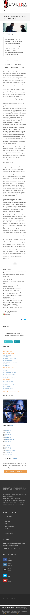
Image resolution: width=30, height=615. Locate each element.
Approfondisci (14, 613)
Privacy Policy (22, 601)
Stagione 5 (8, 437)
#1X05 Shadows (7, 360)
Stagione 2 (8, 432)
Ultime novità (8, 531)
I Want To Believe (10, 450)
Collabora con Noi (14, 471)
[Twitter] (25, 319)
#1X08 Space (6, 365)
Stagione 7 (8, 445)
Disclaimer (15, 601)
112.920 (9, 341)
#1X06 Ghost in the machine (10, 362)
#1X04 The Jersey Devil (9, 358)
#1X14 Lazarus (7, 376)
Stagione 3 (8, 434)
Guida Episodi (8, 516)
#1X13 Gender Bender (9, 374)
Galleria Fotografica (10, 523)
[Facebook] (21, 319)
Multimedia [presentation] (17, 64)
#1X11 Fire (6, 370)
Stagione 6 (8, 441)
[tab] (8, 60)
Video (6, 528)
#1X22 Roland (7, 390)
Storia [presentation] (7, 60)
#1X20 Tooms (7, 386)
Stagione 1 (8, 430)
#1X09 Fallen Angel (8, 367)
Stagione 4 (8, 436)
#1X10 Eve (6, 369)
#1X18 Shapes (7, 383)
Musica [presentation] (6, 67)
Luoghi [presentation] (22, 67)
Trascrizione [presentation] (14, 67)
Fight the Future (9, 439)
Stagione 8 (8, 447)
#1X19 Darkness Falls (8, 384)
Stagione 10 (8, 452)
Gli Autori (7, 521)
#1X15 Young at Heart (9, 377)
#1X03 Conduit (7, 356)
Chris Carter (7, 33)
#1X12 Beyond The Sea (9, 372)
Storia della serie (9, 519)
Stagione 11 (8, 454)
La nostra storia (9, 533)
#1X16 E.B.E (6, 379)
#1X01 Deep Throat (8, 353)
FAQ (17, 341)
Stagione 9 (8, 448)
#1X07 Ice (6, 363)
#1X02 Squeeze (7, 355)
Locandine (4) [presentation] (16, 60)
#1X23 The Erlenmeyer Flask (11, 391)
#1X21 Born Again (8, 388)
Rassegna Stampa (9, 526)
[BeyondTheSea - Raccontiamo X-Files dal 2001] (15, 4)
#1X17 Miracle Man (8, 381)
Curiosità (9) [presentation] (8, 64)
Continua (7, 613)
